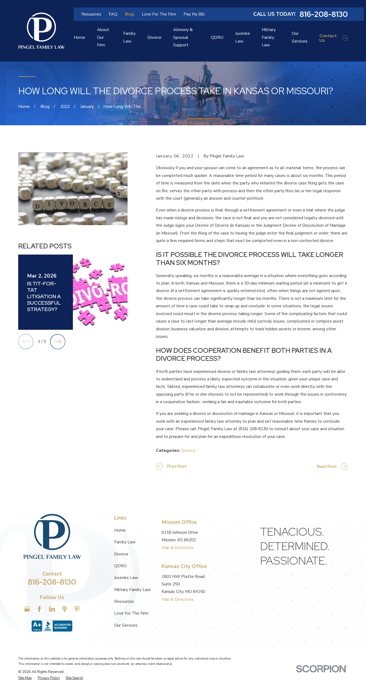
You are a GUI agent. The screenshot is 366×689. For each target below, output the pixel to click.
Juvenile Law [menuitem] (242, 37)
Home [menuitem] (79, 37)
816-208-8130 (324, 14)
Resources (91, 14)
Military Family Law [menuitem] (269, 37)
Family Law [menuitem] (129, 37)
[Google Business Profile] (27, 609)
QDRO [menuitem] (217, 37)
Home (120, 530)
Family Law (125, 542)
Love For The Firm (159, 14)
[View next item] (57, 341)
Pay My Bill (194, 14)
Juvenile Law (126, 578)
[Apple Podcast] (65, 609)
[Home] (41, 31)
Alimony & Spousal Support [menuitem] (183, 37)
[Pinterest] (77, 609)
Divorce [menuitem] (154, 37)
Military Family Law (132, 590)
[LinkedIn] (52, 609)
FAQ (113, 14)
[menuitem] (25, 678)
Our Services (126, 625)
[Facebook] (39, 609)
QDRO (120, 566)
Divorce (188, 450)
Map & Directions (178, 548)
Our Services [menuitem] (300, 37)
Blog (129, 14)
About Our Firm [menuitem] (103, 37)
